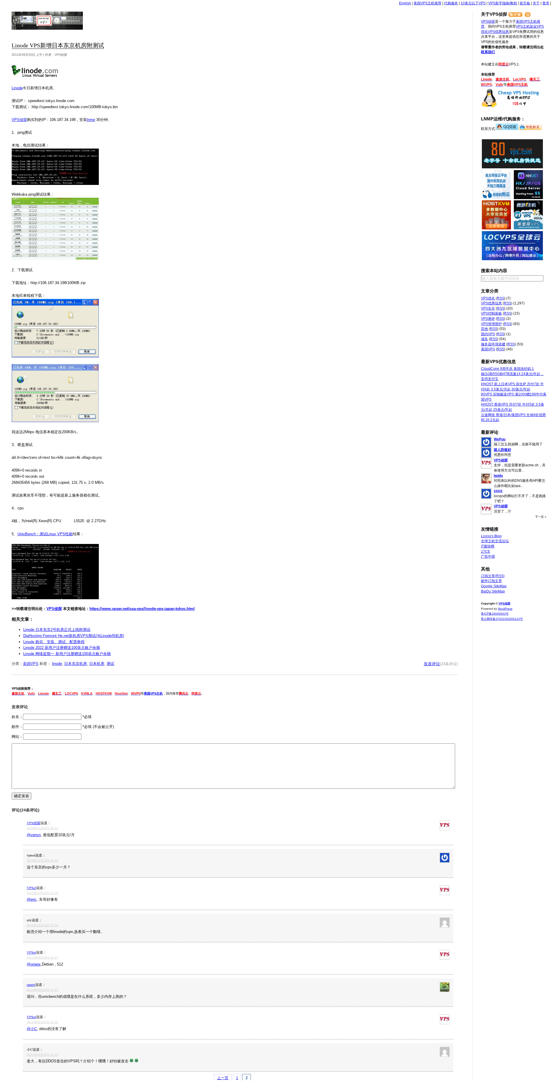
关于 (536, 3)
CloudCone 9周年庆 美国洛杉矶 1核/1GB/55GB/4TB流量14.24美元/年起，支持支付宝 (512, 374)
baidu (498, 476)
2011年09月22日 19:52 (42, 1022)
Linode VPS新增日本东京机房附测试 (58, 45)
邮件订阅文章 (491, 581)
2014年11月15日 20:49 (42, 860)
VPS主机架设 (526, 26)
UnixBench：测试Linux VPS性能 (45, 534)
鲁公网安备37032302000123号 (502, 618)
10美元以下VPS (473, 3)
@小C (32, 1029)
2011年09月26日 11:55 (42, 989)
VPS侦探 (47, 21)
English (405, 3)
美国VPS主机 (153, 693)
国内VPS (488, 334)
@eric (32, 899)
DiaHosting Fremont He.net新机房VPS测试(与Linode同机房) (73, 636)
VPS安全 (488, 308)
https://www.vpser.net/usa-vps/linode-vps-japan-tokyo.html (142, 608)
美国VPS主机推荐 (427, 3)
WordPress (505, 608)
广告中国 (488, 556)
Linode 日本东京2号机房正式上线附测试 (56, 629)
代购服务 (451, 3)
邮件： (17, 727)
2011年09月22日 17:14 (42, 1054)
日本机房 (96, 663)
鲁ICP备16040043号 (495, 613)
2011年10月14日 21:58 (42, 925)
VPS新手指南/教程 (502, 3)
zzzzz (498, 491)
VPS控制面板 (491, 313)
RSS (500, 298)
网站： (17, 736)
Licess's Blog (491, 536)
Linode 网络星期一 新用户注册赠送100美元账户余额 (67, 654)
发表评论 (432, 663)
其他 (484, 329)
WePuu (499, 439)
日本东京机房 (75, 663)
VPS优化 (488, 298)
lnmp (91, 119)
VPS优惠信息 (498, 32)
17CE (485, 551)
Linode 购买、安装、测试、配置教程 (54, 642)
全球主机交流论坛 (495, 541)
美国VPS (30, 663)
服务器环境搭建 (493, 344)
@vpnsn (34, 835)
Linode (17, 88)
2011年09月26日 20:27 (42, 957)
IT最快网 (487, 546)
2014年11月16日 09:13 (42, 828)
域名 (484, 339)
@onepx (34, 964)
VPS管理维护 (491, 324)
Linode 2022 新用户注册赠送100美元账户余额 (61, 647)
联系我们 (488, 52)
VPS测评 (488, 319)
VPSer (31, 887)
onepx (31, 984)
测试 (110, 663)
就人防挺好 (502, 450)
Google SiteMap (494, 586)
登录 (545, 3)
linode (57, 663)
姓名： (17, 717)
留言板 (525, 3)
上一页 (222, 1078)
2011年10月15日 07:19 (42, 893)
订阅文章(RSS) (493, 576)
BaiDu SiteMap (493, 591)
